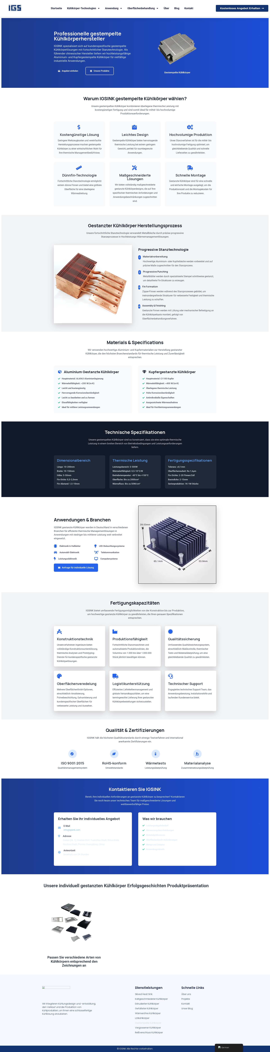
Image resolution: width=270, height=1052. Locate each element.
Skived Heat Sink (143, 994)
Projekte (185, 999)
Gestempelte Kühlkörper (148, 1023)
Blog (176, 8)
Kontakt (188, 8)
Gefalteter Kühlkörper (146, 1008)
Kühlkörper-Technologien (81, 8)
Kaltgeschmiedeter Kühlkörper (151, 999)
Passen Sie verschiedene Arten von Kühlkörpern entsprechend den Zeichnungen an (74, 961)
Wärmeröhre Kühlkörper (148, 1013)
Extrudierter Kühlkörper (147, 1003)
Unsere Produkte (101, 71)
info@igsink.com (72, 830)
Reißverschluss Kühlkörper (149, 1032)
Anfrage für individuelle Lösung (78, 567)
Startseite (56, 8)
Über (166, 8)
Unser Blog (187, 1008)
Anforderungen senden (160, 857)
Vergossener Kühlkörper (148, 1027)
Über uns (186, 994)
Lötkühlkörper (142, 1018)
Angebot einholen (70, 71)
